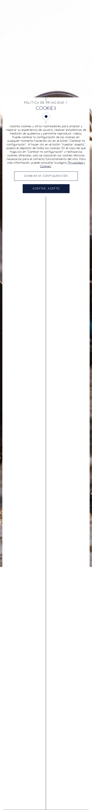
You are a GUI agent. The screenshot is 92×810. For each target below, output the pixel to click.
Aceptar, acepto (46, 188)
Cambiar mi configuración (46, 176)
